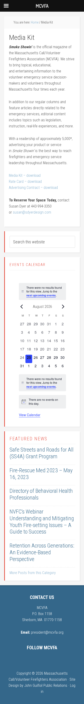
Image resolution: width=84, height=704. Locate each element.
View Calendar (29, 414)
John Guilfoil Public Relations (45, 685)
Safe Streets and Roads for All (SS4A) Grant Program (42, 453)
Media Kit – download (25, 175)
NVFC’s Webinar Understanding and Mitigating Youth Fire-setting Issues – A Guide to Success (42, 521)
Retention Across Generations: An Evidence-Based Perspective (42, 552)
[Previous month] (21, 306)
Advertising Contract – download (33, 187)
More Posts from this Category (33, 573)
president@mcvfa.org (47, 632)
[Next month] (63, 306)
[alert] (42, 291)
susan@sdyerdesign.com (32, 212)
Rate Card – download (25, 181)
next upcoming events (41, 295)
